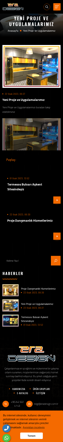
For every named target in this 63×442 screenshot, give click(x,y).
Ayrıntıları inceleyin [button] (34, 427)
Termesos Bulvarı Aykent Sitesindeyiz (24, 187)
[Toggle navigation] (57, 6)
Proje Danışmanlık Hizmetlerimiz (38, 289)
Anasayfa (13, 31)
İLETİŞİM (40, 393)
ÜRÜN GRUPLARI (41, 389)
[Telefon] (6, 428)
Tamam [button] (31, 435)
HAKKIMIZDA (18, 389)
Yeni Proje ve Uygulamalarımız (37, 304)
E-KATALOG (22, 393)
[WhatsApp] (6, 438)
